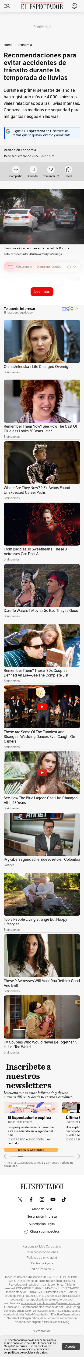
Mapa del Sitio (42, 1209)
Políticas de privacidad (42, 1257)
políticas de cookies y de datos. (28, 1352)
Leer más (42, 291)
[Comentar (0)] (51, 170)
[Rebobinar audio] (61, 300)
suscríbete (36, 1139)
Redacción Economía (20, 150)
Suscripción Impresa (42, 1217)
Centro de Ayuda (42, 1263)
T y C (45, 1162)
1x (75, 299)
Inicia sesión (16, 1139)
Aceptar (71, 1347)
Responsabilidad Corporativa (42, 1246)
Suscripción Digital (42, 1224)
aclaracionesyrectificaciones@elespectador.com (50, 1303)
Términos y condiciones (42, 1252)
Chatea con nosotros (45, 1232)
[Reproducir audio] (11, 293)
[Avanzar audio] (68, 300)
